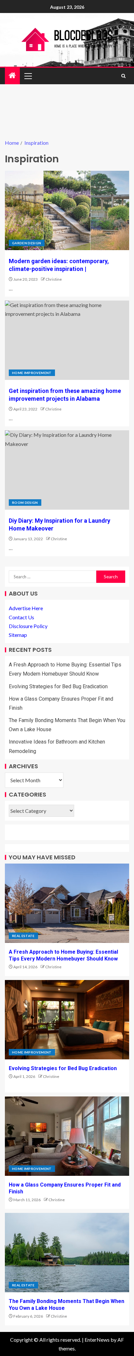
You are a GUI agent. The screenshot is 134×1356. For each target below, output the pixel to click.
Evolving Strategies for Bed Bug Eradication (58, 686)
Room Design (25, 502)
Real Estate (23, 936)
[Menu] (27, 76)
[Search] (123, 76)
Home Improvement (32, 373)
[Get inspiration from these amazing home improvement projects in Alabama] (67, 340)
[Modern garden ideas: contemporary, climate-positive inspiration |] (67, 210)
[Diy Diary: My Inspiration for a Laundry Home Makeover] (67, 470)
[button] (27, 76)
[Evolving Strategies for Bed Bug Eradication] (67, 1019)
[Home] (12, 75)
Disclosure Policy (28, 626)
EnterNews (97, 1339)
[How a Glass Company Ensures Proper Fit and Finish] (67, 1136)
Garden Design (26, 243)
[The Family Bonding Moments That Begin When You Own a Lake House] (67, 1252)
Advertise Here (26, 608)
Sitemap (18, 635)
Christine (54, 279)
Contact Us (21, 617)
